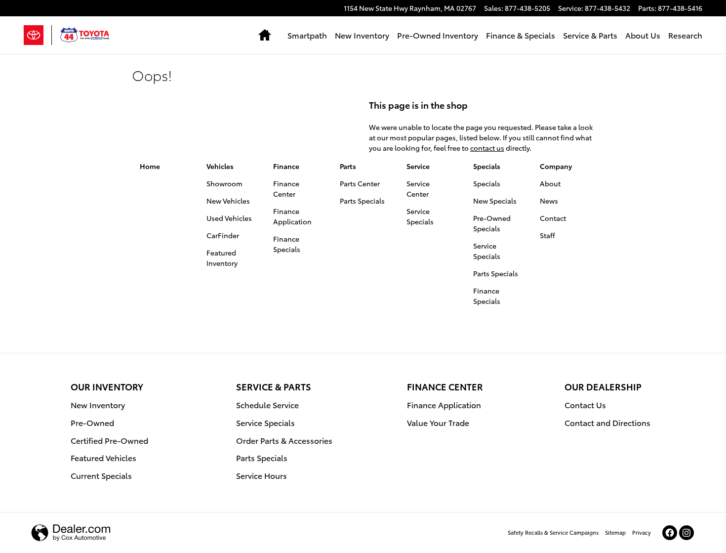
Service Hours (261, 475)
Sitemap (615, 532)
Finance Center (286, 188)
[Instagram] (686, 532)
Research (685, 35)
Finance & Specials (520, 35)
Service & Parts (590, 35)
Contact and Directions (607, 422)
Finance (286, 166)
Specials (486, 166)
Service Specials (420, 216)
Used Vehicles (229, 218)
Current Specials (101, 475)
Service (418, 166)
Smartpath (307, 35)
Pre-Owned (92, 422)
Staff (547, 235)
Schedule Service (267, 404)
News (549, 201)
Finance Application (292, 216)
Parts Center (360, 183)
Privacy (641, 532)
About (550, 183)
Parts (348, 166)
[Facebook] (669, 532)
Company (556, 166)
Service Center (418, 188)
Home (150, 166)
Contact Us (585, 404)
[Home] (38, 35)
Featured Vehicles (103, 457)
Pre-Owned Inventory (437, 35)
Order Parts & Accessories (284, 440)
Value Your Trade (438, 422)
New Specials (495, 201)
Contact (553, 218)
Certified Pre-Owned (109, 440)
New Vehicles (228, 201)
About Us (642, 35)
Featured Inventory (222, 258)
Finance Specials (286, 244)
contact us (487, 148)
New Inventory (362, 35)
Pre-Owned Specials (492, 223)
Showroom (224, 183)
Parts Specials (362, 201)
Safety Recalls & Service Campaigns (553, 532)
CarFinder (222, 235)
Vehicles (220, 166)
